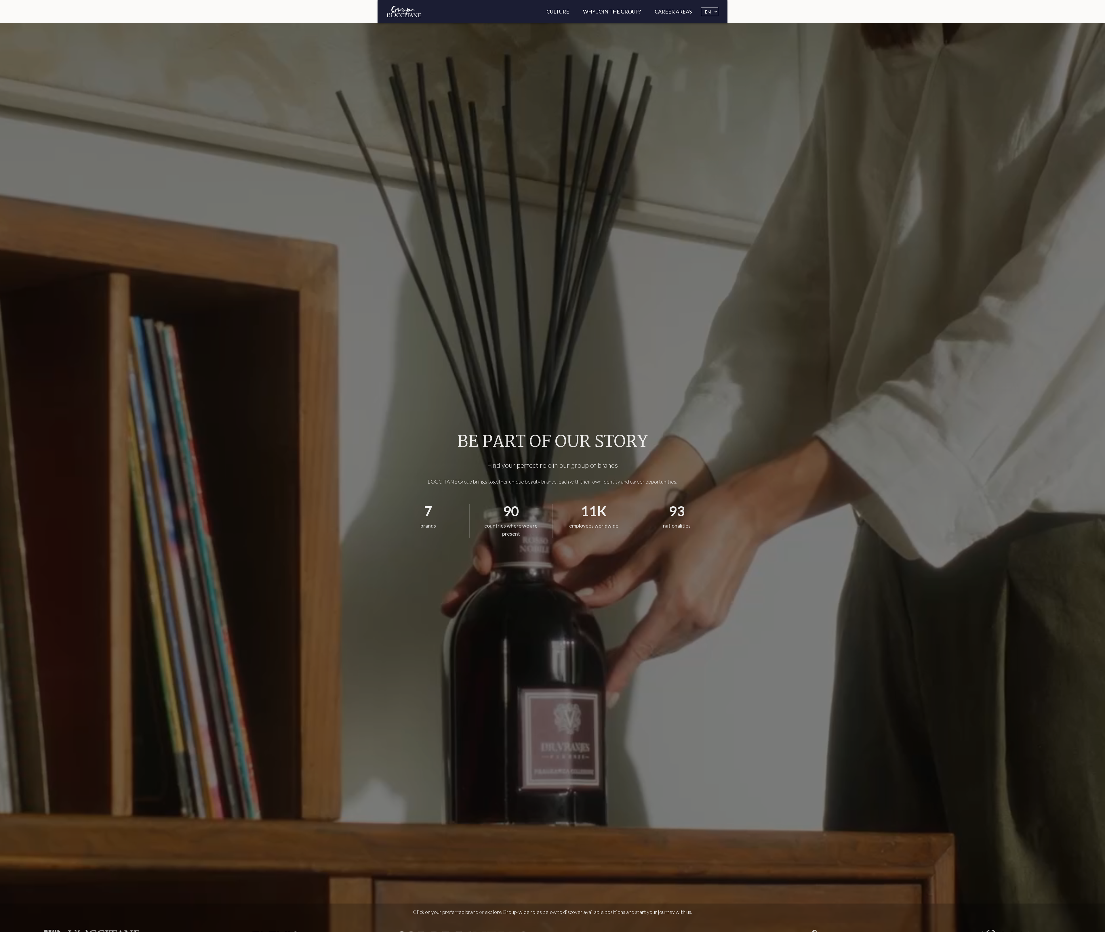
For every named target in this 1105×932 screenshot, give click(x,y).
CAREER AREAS (673, 11)
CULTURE (557, 11)
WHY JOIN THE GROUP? (612, 11)
